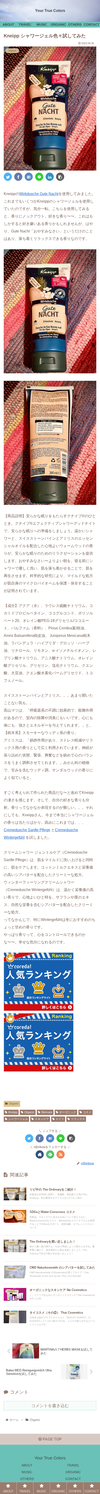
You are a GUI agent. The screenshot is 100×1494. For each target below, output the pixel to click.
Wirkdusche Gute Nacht (38, 194)
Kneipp (12, 1112)
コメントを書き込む (50, 1405)
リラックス (78, 1119)
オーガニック (67, 1112)
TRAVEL (73, 1465)
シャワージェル (18, 1119)
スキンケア (42, 1119)
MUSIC (27, 1472)
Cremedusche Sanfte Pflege (27, 830)
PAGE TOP (52, 1439)
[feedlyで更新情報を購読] (50, 1154)
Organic (14, 1103)
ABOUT (27, 1465)
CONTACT (73, 1479)
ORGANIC (73, 1472)
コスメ (87, 1112)
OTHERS (27, 1479)
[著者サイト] (40, 1154)
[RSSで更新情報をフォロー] (61, 1154)
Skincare (46, 1112)
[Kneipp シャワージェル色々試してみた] (29, 177)
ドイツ (60, 1119)
